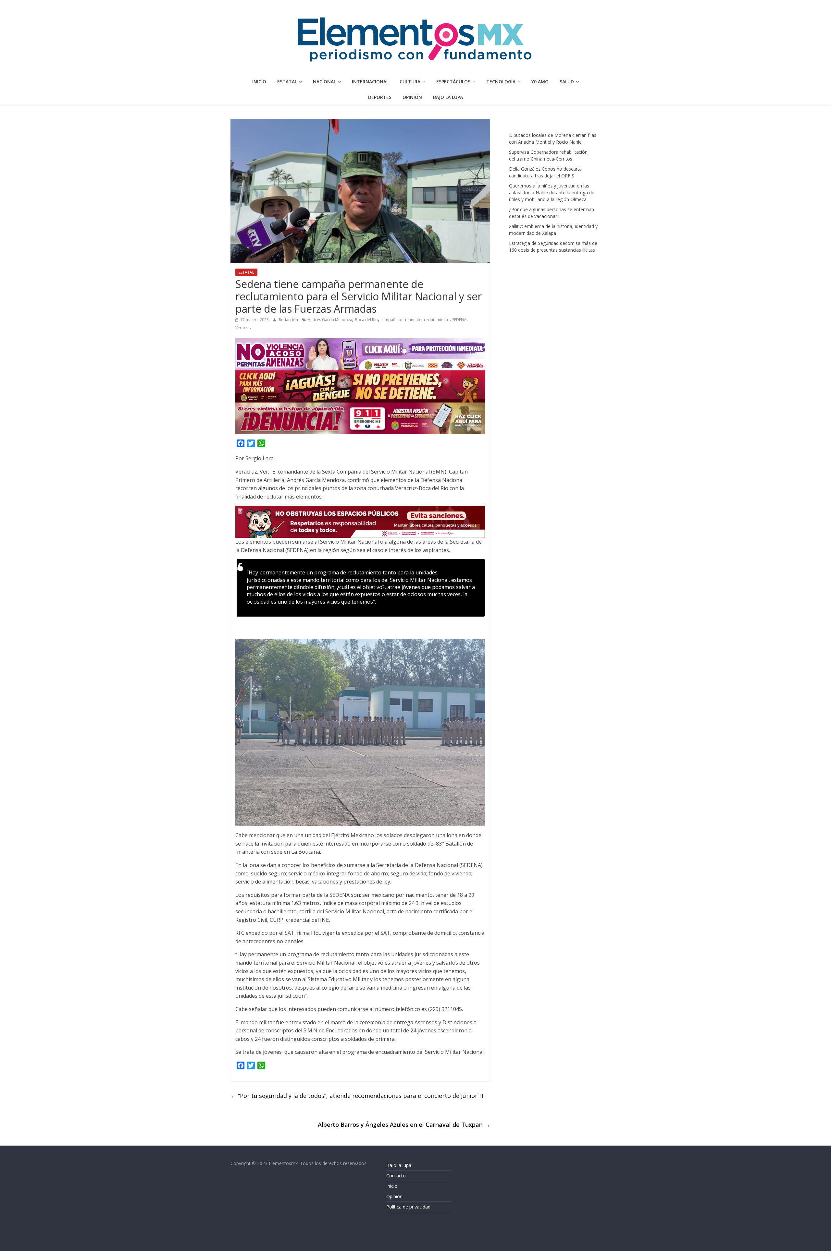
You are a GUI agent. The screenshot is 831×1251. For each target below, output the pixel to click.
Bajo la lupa (448, 97)
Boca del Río (366, 319)
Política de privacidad (408, 1207)
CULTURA (410, 81)
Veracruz (243, 328)
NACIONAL (324, 81)
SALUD (567, 81)
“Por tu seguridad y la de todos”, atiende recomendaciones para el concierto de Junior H (356, 1096)
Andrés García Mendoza (330, 319)
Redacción (289, 319)
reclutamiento (437, 319)
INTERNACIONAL (370, 81)
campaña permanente (400, 319)
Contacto (396, 1176)
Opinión (394, 1196)
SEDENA (459, 319)
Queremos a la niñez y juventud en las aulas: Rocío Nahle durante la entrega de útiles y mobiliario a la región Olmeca (551, 192)
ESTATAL (287, 81)
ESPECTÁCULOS (453, 81)
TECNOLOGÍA (500, 81)
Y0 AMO (540, 81)
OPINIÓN (412, 97)
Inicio (259, 81)
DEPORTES (379, 97)
